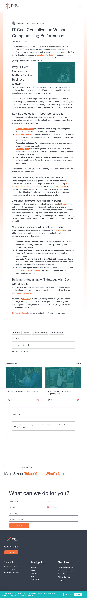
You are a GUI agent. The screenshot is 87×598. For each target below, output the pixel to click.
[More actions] (73, 23)
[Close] (84, 594)
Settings (68, 594)
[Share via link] (29, 345)
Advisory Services (64, 577)
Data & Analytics (63, 574)
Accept (78, 594)
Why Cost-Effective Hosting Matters (23, 391)
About (33, 570)
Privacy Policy (29, 595)
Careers (34, 573)
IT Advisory (16, 338)
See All (79, 363)
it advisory (16, 332)
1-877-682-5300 (9, 570)
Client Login (35, 579)
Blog (32, 576)
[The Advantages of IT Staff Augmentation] (63, 377)
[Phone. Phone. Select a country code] (49, 507)
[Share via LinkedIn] (23, 345)
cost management (57, 332)
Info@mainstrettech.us (12, 567)
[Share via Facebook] (13, 345)
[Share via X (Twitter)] (18, 345)
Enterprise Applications (65, 571)
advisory (26, 332)
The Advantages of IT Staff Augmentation (59, 392)
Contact (8, 562)
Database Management (66, 567)
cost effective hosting (40, 332)
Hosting (60, 580)
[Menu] (80, 6)
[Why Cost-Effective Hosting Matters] (24, 377)
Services (34, 567)
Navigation (38, 562)
